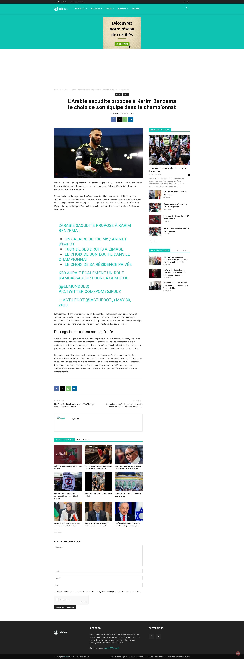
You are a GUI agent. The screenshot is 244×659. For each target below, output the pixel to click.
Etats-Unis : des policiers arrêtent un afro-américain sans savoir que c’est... (174, 272)
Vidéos (108, 8)
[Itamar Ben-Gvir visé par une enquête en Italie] (98, 481)
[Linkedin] (130, 119)
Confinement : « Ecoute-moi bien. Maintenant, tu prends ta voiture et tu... (175, 285)
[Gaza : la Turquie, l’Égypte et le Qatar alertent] (155, 231)
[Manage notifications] (238, 653)
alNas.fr (66, 657)
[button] (187, 9)
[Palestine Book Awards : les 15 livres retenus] (68, 454)
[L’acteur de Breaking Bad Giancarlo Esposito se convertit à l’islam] (129, 454)
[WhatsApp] (124, 119)
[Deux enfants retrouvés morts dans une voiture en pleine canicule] (98, 454)
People (73, 89)
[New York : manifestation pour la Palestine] (169, 150)
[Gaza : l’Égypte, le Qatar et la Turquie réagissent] (155, 207)
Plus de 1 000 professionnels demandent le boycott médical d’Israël (66, 496)
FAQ (111, 657)
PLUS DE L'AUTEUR (83, 440)
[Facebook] (184, 2)
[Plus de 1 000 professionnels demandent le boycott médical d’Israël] (68, 481)
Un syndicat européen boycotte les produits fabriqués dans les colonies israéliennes (124, 405)
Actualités (80, 8)
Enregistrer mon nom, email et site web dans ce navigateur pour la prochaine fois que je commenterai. (99, 591)
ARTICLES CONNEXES (64, 440)
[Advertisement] (122, 68)
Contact (136, 8)
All (178, 251)
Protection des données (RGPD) (179, 657)
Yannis (151, 175)
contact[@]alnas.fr (111, 648)
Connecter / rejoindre (78, 2)
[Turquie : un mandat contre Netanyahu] (155, 194)
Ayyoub (115, 113)
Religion (95, 8)
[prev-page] (55, 531)
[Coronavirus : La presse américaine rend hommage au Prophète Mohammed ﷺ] (155, 260)
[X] (188, 2)
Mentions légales (121, 657)
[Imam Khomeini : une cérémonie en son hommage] (129, 481)
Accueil (56, 89)
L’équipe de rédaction (136, 657)
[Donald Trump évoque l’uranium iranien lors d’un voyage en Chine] (98, 511)
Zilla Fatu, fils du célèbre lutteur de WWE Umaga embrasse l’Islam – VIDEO (74, 405)
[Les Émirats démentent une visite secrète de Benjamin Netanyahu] (129, 511)
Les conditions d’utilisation (156, 657)
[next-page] (59, 531)
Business (122, 8)
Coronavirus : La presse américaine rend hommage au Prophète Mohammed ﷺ (175, 259)
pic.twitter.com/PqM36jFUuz (90, 291)
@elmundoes (74, 286)
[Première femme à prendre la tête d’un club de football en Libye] (68, 511)
